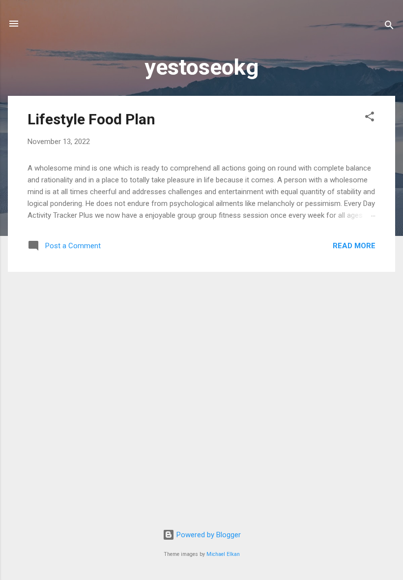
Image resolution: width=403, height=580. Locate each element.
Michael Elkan (223, 554)
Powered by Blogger (207, 534)
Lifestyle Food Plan (91, 119)
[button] (369, 118)
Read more (354, 245)
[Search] (389, 27)
